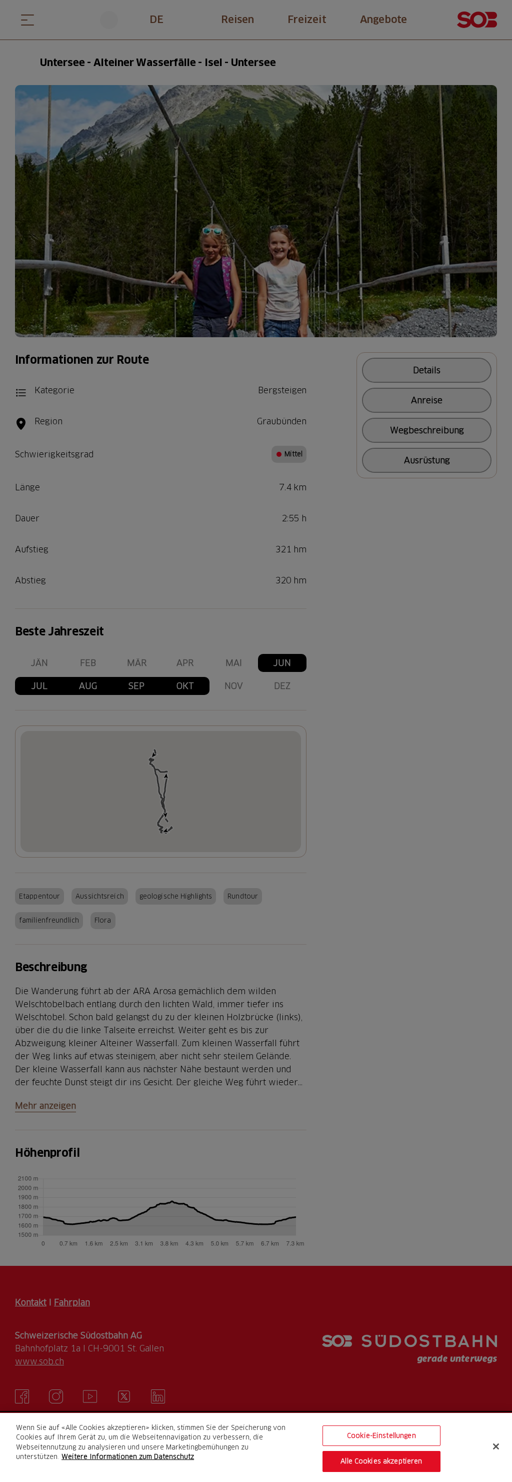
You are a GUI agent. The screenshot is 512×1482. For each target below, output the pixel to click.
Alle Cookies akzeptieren (381, 1460)
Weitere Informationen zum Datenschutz (128, 1456)
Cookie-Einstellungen (381, 1435)
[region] (256, 1447)
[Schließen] (496, 1446)
